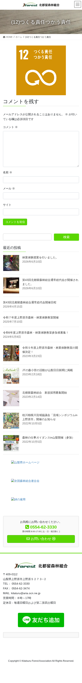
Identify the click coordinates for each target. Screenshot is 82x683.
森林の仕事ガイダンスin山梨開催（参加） (48, 437)
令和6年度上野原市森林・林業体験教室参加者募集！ (36, 332)
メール (9, 188)
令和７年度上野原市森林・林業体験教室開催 (31, 317)
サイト (7, 204)
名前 (7, 172)
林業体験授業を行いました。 (40, 257)
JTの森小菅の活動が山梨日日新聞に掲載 (47, 370)
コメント (10, 127)
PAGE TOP (76, 659)
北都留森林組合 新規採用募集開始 (44, 392)
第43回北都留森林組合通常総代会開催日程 (29, 302)
